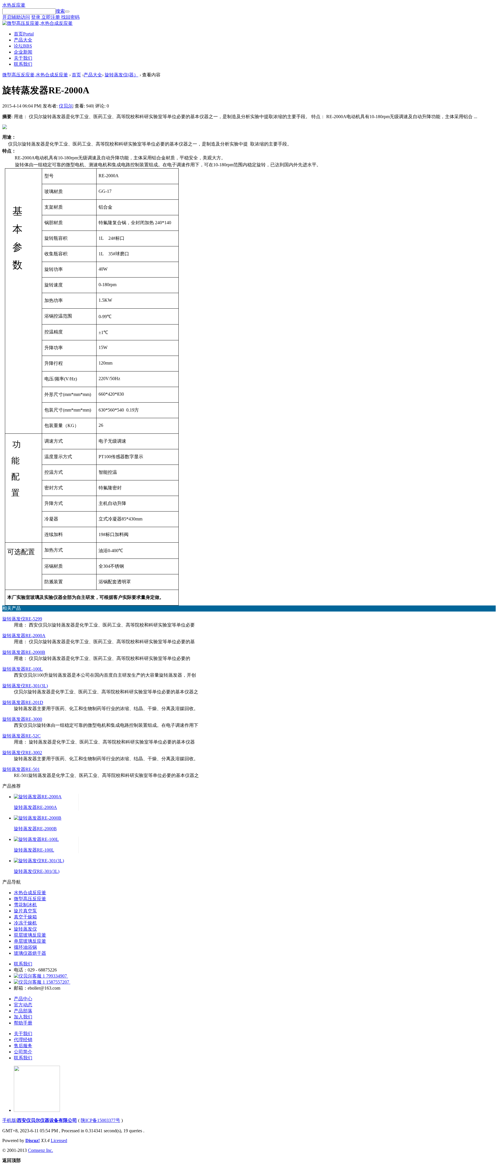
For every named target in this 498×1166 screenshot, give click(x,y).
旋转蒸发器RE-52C (21, 735)
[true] (67, 11)
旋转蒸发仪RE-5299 (22, 618)
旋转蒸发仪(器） (121, 74)
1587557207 (57, 982)
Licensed (59, 1140)
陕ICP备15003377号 (100, 1120)
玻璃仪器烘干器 (30, 953)
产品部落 (23, 1010)
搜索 (60, 11)
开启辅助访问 (16, 17)
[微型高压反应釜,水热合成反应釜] (37, 23)
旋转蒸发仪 (25, 929)
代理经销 (23, 1039)
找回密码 (70, 17)
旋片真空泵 (25, 910)
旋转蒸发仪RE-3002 (22, 752)
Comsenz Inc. (40, 1150)
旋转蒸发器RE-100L (22, 669)
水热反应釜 (13, 5)
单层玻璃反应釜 (30, 941)
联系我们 (23, 64)
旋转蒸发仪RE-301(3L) (25, 685)
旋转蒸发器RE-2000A (24, 635)
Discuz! (32, 1140)
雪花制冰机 (25, 904)
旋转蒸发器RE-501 (21, 769)
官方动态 (23, 1004)
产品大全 (23, 39)
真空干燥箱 (25, 916)
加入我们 (23, 1016)
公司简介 (23, 1051)
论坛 (23, 46)
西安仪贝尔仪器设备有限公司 (47, 1120)
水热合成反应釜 (30, 892)
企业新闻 (23, 52)
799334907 (56, 975)
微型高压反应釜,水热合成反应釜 (35, 74)
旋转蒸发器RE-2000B (23, 652)
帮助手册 (23, 1022)
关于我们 (23, 58)
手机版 (9, 1120)
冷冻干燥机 (25, 922)
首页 (24, 33)
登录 (36, 17)
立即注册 (51, 17)
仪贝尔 (66, 105)
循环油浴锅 (25, 947)
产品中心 (23, 998)
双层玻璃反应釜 (30, 935)
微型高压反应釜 (30, 898)
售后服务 (23, 1045)
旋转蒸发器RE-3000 (22, 719)
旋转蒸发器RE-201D (22, 702)
